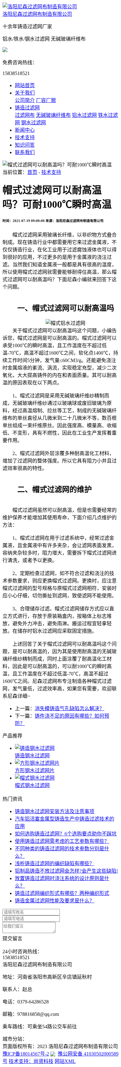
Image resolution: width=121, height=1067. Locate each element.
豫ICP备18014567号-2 (25, 1053)
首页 (32, 172)
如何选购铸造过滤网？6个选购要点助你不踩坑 (66, 833)
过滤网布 (25, 115)
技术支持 (25, 137)
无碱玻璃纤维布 (53, 115)
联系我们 (25, 152)
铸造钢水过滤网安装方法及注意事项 (54, 811)
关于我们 (25, 92)
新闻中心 (25, 130)
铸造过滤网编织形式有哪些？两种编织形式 (62, 893)
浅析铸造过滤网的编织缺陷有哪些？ (54, 863)
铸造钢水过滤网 (32, 755)
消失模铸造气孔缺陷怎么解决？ (69, 708)
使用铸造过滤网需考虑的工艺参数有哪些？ (62, 841)
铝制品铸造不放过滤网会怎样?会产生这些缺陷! (66, 871)
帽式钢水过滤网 (32, 785)
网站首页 (25, 85)
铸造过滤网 (27, 107)
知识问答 (25, 145)
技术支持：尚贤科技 (31, 1061)
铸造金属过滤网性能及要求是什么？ (54, 900)
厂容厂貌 (46, 100)
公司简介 (25, 100)
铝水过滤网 (84, 115)
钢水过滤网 (33, 122)
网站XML (65, 1061)
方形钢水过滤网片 (35, 770)
